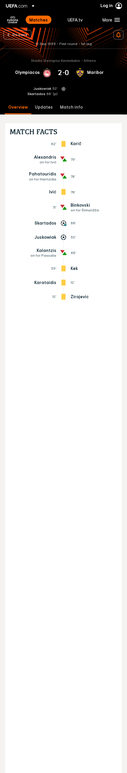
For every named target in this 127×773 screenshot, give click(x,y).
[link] (38, 19)
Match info (71, 107)
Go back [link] (19, 34)
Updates (44, 107)
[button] (110, 19)
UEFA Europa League (13, 19)
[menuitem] (43, 19)
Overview (18, 107)
